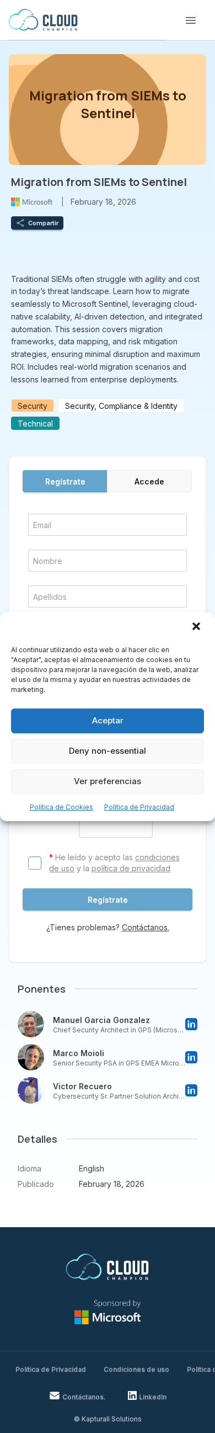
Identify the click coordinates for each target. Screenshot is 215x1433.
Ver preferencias (107, 781)
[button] (197, 627)
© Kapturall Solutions (108, 1419)
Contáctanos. (145, 927)
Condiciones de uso (136, 1369)
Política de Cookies (61, 807)
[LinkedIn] (191, 1024)
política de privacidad (131, 868)
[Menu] (191, 20)
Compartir (43, 223)
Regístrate (65, 481)
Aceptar (107, 720)
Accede (149, 481)
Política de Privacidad (139, 807)
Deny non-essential (107, 750)
